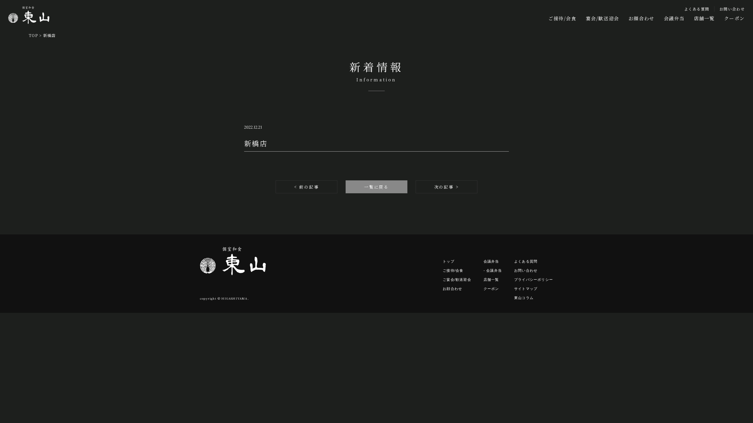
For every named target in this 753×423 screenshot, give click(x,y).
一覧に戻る (376, 187)
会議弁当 (674, 18)
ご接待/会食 (562, 18)
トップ (448, 261)
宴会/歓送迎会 (602, 18)
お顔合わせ (641, 18)
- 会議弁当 (493, 270)
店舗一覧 (704, 18)
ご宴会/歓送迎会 (457, 280)
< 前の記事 (306, 187)
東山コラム (524, 298)
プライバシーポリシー (533, 280)
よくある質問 (696, 9)
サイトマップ (525, 289)
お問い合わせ (732, 9)
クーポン (734, 18)
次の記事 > (446, 187)
